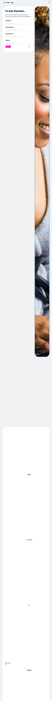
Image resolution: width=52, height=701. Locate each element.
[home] (9, 2)
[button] (49, 2)
